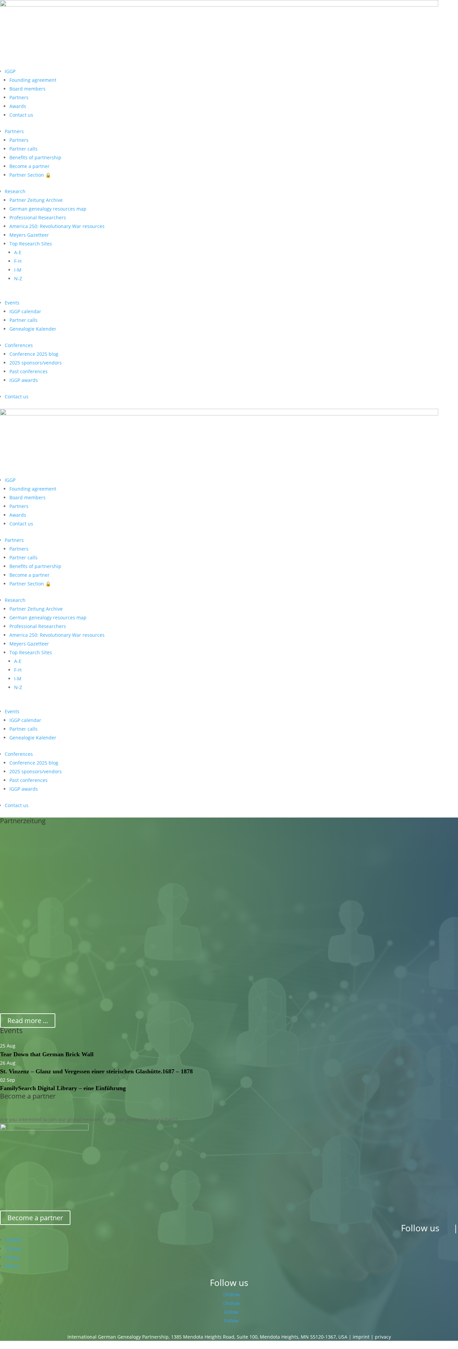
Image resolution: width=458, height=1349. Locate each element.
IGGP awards (23, 380)
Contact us (21, 115)
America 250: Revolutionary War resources (57, 226)
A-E (17, 252)
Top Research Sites (30, 243)
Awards (17, 106)
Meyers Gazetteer (29, 235)
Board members (27, 89)
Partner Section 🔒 (30, 175)
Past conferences (28, 371)
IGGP (10, 71)
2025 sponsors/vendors (35, 362)
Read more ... (27, 1020)
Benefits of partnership (35, 157)
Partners (18, 97)
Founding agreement (32, 80)
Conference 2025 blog (33, 354)
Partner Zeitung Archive (36, 200)
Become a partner (29, 166)
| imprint (359, 1337)
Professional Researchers (37, 217)
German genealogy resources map (48, 209)
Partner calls (23, 149)
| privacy (381, 1337)
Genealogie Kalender (32, 329)
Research (15, 191)
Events (12, 302)
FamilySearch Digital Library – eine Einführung (63, 1088)
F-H (17, 261)
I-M (17, 270)
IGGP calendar (25, 311)
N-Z (18, 278)
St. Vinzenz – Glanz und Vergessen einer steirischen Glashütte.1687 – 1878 (96, 1071)
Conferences (19, 345)
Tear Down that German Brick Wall (47, 1054)
